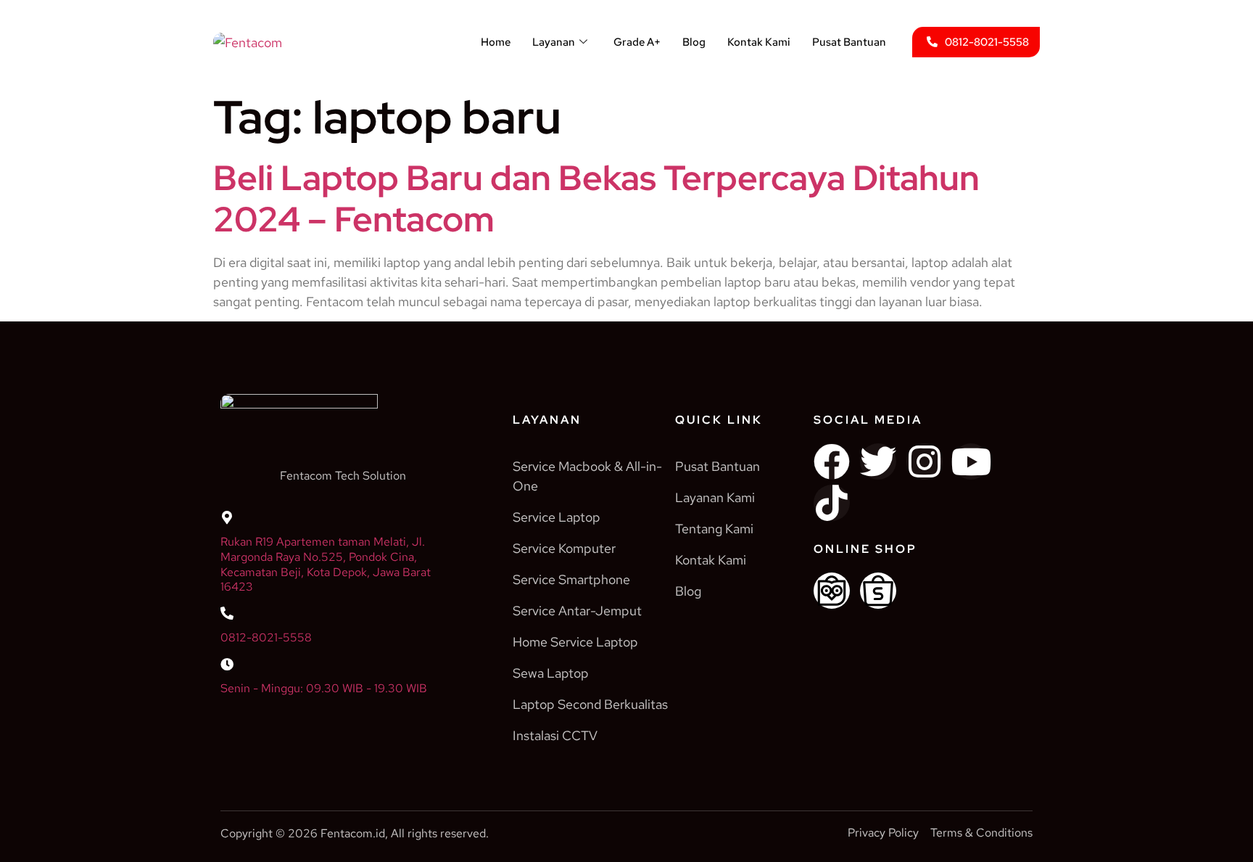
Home (495, 42)
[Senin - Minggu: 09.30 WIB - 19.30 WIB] (226, 663)
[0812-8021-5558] (226, 613)
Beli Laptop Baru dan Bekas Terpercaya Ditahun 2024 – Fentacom (596, 199)
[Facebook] (832, 461)
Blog (694, 42)
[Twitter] (878, 461)
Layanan (553, 42)
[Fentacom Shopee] (878, 590)
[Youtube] (971, 461)
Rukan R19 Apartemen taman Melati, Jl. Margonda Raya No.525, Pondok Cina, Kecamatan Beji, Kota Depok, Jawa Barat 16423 (325, 564)
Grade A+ (637, 42)
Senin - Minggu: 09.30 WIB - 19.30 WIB (323, 688)
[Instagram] (924, 461)
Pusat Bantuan (849, 42)
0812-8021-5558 (266, 637)
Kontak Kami (758, 42)
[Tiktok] (832, 503)
